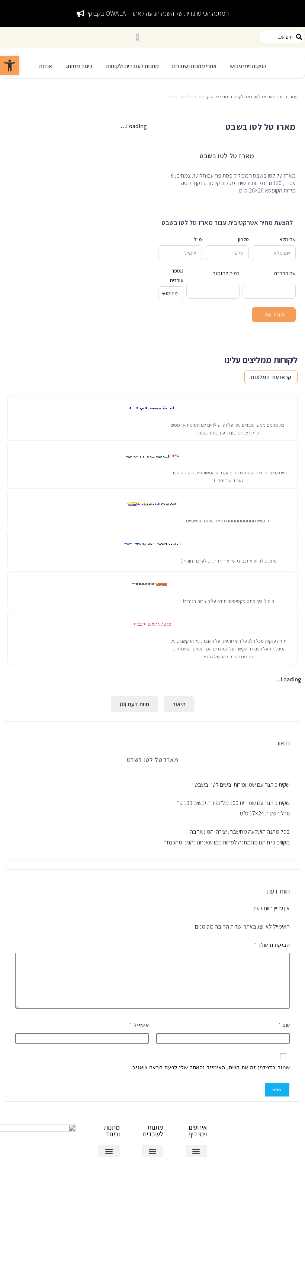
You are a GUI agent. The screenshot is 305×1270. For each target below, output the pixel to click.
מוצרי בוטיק (217, 96)
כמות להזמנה (226, 273)
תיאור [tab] (179, 704)
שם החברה (285, 273)
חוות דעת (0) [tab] (134, 704)
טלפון (243, 239)
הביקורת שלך (272, 945)
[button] (248, 66)
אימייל (139, 1025)
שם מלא (287, 239)
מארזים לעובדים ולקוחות (253, 96)
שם (284, 1025)
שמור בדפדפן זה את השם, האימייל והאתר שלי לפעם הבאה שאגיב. (210, 1067)
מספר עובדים (176, 275)
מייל (198, 239)
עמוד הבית (288, 96)
